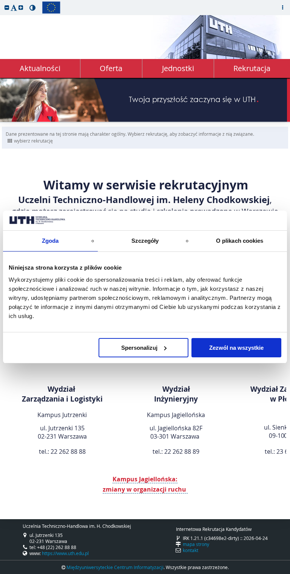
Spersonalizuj (139, 347)
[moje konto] (282, 7)
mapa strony (196, 544)
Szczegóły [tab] (145, 240)
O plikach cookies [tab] (240, 240)
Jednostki (178, 68)
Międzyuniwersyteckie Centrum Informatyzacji (115, 567)
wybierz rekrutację (33, 141)
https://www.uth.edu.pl (65, 553)
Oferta (111, 68)
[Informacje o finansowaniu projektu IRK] (51, 7)
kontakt (190, 550)
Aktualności (40, 68)
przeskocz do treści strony (2, 2)
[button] (7, 7)
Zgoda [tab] (50, 240)
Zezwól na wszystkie (236, 347)
